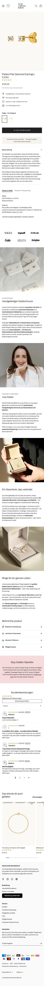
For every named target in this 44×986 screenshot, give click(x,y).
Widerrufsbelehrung (19, 963)
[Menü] (3, 6)
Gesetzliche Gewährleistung (10, 966)
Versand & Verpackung (22, 190)
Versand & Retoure (11, 640)
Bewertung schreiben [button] (22, 701)
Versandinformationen (9, 888)
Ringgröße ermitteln (8, 913)
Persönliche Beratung (9, 910)
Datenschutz (23, 966)
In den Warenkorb (22, 130)
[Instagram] (8, 879)
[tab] (8, 190)
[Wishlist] (8, 6)
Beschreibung (7, 150)
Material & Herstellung (13, 627)
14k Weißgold (10, 119)
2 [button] (19, 777)
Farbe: (9, 113)
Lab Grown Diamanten (13, 633)
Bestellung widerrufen (12, 895)
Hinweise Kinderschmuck (10, 922)
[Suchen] (36, 6)
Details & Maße (7, 190)
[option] (22, 236)
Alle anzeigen (37, 797)
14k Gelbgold (4, 119)
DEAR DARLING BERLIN (14, 977)
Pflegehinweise (10, 647)
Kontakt (4, 907)
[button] (6, 80)
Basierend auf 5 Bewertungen (12, 698)
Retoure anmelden (8, 891)
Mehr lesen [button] (6, 737)
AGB (11, 963)
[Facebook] (3, 879)
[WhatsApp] (12, 879)
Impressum (5, 963)
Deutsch (19, 972)
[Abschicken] (41, 943)
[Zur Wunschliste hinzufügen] (31, 804)
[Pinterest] (17, 879)
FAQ (3, 916)
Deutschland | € (6, 972)
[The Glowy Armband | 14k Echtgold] (18, 823)
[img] (13, 712)
